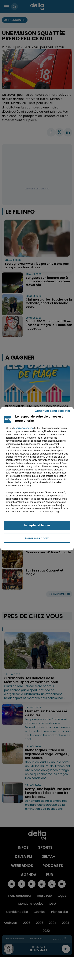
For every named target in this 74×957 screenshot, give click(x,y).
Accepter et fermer (37, 525)
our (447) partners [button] (23, 427)
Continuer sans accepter (52, 410)
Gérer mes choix (37, 538)
